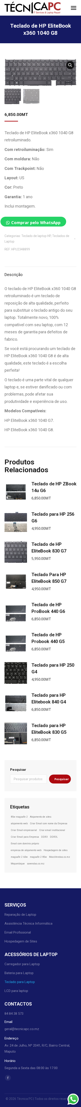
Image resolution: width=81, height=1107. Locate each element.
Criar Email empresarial (24, 830)
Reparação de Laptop (20, 915)
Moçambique (18, 863)
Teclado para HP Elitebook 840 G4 (49, 699)
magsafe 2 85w (38, 857)
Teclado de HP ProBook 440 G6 (48, 608)
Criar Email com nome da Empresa (48, 823)
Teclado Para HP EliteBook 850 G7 (49, 578)
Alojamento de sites (40, 816)
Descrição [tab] (13, 274)
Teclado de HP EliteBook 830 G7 (49, 548)
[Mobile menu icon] (73, 8)
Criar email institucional (52, 830)
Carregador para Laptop (22, 964)
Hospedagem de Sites (20, 941)
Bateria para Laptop (19, 973)
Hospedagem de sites (56, 850)
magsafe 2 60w (19, 857)
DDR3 (44, 836)
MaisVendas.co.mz (59, 857)
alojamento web (19, 823)
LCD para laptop (16, 991)
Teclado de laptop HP (36, 236)
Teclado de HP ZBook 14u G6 (54, 487)
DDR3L (54, 836)
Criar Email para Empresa (25, 836)
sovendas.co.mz (35, 863)
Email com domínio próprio (25, 843)
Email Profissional (17, 932)
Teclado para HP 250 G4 (53, 668)
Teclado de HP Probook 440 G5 (48, 638)
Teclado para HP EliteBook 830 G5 (49, 729)
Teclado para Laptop (19, 982)
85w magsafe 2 (19, 816)
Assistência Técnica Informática (28, 923)
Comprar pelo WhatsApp (36, 222)
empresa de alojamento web (26, 850)
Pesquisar (18, 770)
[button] (70, 65)
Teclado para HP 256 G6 (53, 517)
